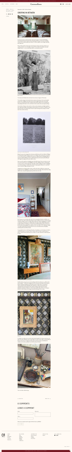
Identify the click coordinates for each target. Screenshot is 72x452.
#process (12, 10)
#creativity (12, 9)
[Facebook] (60, 4)
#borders (7, 9)
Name (19, 411)
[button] (68, 4)
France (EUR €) (66, 446)
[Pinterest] (63, 4)
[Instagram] (56, 435)
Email (19, 416)
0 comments (7, 16)
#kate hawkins (8, 10)
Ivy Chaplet (25, 168)
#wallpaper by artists (9, 11)
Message (37, 411)
